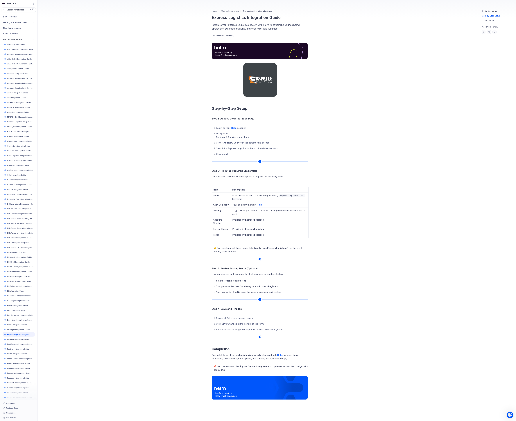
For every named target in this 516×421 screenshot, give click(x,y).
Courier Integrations (230, 11)
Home (214, 11)
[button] (510, 415)
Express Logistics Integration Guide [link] (257, 11)
